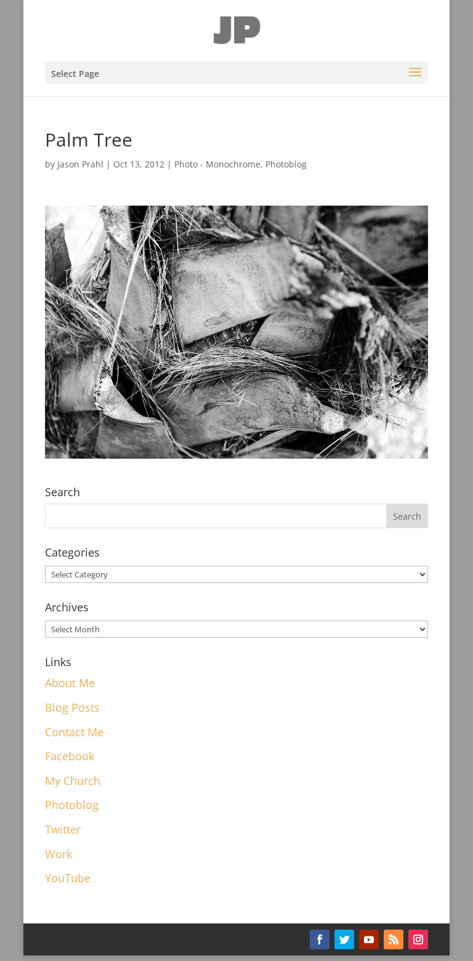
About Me (70, 682)
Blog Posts (72, 707)
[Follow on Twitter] (344, 939)
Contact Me (74, 732)
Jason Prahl (80, 164)
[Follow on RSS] (393, 939)
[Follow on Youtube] (369, 939)
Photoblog (286, 164)
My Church (72, 780)
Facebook (69, 756)
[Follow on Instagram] (418, 939)
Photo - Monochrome (217, 164)
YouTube (68, 878)
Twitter (63, 829)
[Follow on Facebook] (319, 939)
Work (58, 853)
